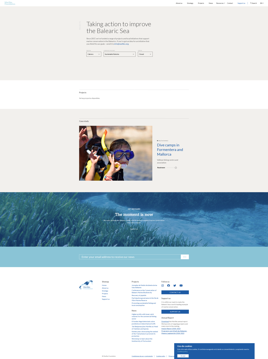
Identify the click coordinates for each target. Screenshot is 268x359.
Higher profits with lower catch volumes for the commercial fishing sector (144, 316)
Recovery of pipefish (139, 295)
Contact (230, 3)
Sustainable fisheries (112, 54)
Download (165, 321)
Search (254, 3)
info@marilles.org (121, 44)
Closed (141, 54)
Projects (201, 3)
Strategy (190, 3)
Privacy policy (173, 356)
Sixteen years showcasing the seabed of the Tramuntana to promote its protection (145, 333)
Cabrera (90, 54)
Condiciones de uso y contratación (142, 356)
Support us (241, 3)
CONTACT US (175, 292)
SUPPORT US (175, 312)
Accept (183, 356)
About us (179, 3)
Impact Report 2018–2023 (170, 329)
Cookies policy (160, 356)
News (211, 3)
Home (104, 285)
